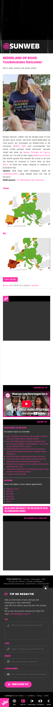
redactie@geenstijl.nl (19, 613)
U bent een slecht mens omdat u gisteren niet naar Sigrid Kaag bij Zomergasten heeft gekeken (26, 460)
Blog (39, 696)
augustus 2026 (12, 489)
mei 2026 (10, 496)
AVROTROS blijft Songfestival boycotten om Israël (25, 456)
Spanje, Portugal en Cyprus (36, 152)
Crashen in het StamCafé (16, 474)
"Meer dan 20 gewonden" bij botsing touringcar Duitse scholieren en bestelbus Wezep (27, 470)
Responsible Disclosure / (15, 584)
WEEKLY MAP (19, 146)
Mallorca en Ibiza (42, 155)
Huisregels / (36, 579)
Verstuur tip (20, 684)
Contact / (27, 579)
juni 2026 (10, 494)
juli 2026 (9, 491)
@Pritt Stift (7, 285)
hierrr (5, 165)
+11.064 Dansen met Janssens (30, 180)
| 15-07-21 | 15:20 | (25, 285)
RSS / (44, 579)
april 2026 (10, 499)
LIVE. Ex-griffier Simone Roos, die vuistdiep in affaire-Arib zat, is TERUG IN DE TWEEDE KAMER (27, 437)
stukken (31, 696)
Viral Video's (19, 696)
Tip (6, 620)
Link (7, 643)
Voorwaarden (43, 584)
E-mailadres (11, 669)
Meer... (9, 501)
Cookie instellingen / (36, 581)
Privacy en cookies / (18, 581)
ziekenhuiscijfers (10, 174)
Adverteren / (32, 584)
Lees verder (10, 279)
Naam (7, 656)
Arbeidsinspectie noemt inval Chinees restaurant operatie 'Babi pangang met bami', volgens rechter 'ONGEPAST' (26, 451)
